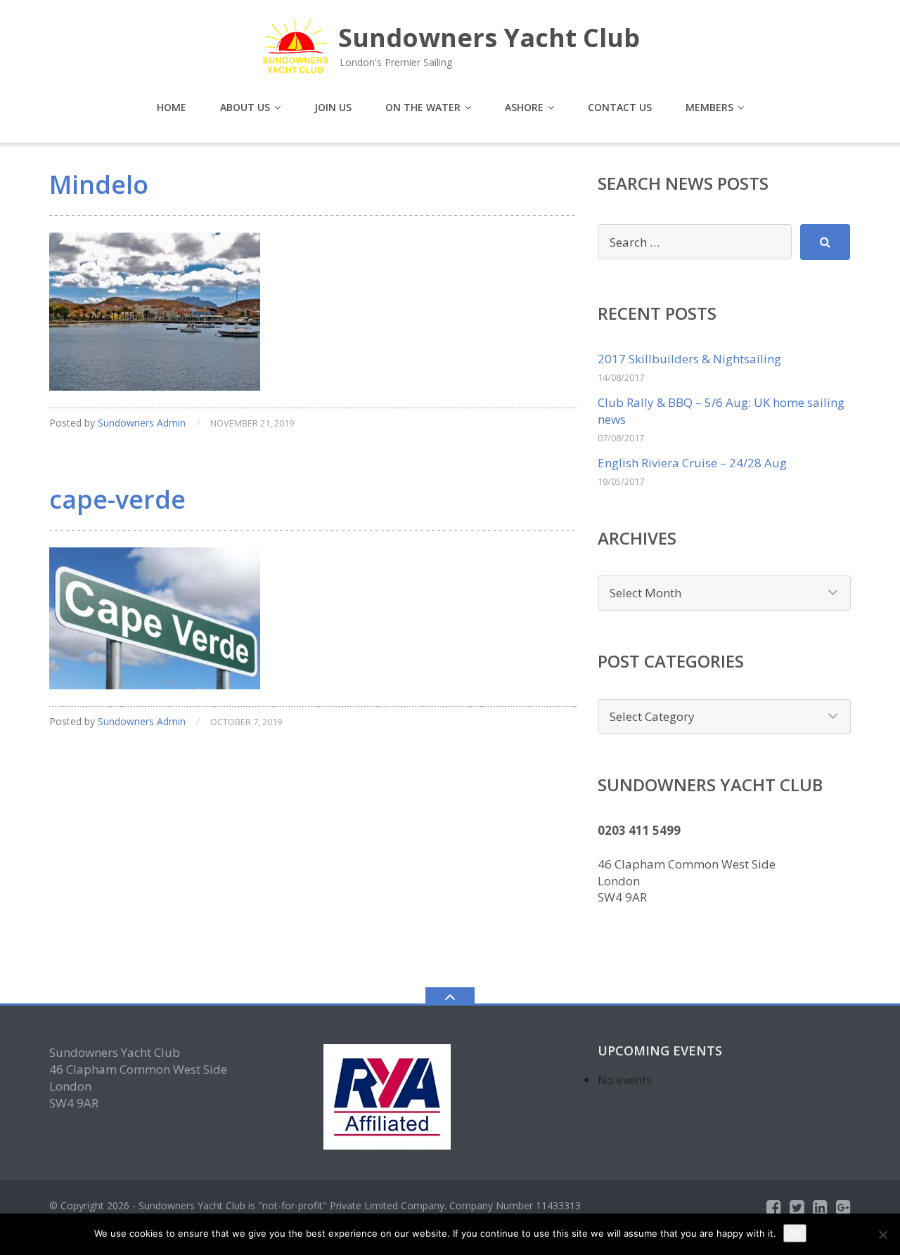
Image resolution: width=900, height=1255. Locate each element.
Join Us (333, 107)
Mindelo (98, 184)
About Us (245, 107)
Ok (795, 1233)
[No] (882, 1235)
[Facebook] (773, 1207)
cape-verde (117, 499)
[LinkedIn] (820, 1207)
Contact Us (620, 107)
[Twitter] (797, 1207)
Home (171, 107)
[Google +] (843, 1207)
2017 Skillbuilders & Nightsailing (689, 359)
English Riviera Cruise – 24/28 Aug (692, 463)
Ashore (524, 107)
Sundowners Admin (142, 422)
